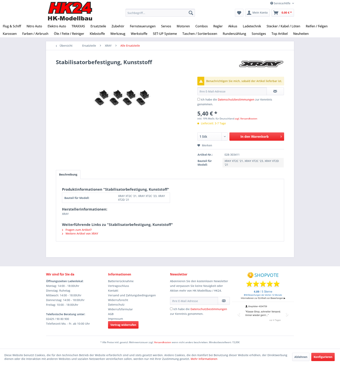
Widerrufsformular (120, 309)
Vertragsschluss (118, 286)
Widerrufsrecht (118, 300)
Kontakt (113, 290)
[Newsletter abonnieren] (224, 301)
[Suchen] (191, 13)
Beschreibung (68, 174)
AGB (111, 314)
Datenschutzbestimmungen (236, 99)
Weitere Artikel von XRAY (81, 233)
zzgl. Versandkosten (246, 118)
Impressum (115, 319)
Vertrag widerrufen (123, 325)
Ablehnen (300, 357)
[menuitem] (160, 13)
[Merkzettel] (239, 13)
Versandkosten (162, 342)
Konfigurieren (323, 357)
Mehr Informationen (204, 359)
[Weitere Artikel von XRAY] (261, 66)
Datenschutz (116, 304)
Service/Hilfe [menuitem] (282, 3)
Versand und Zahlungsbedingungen (132, 295)
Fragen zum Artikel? (78, 230)
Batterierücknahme (121, 281)
